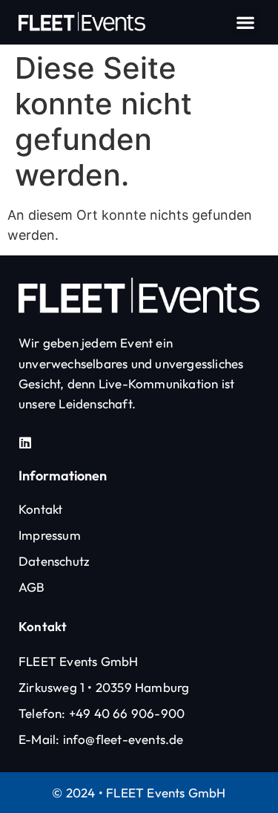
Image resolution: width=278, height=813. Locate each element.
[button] (245, 21)
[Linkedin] (25, 442)
